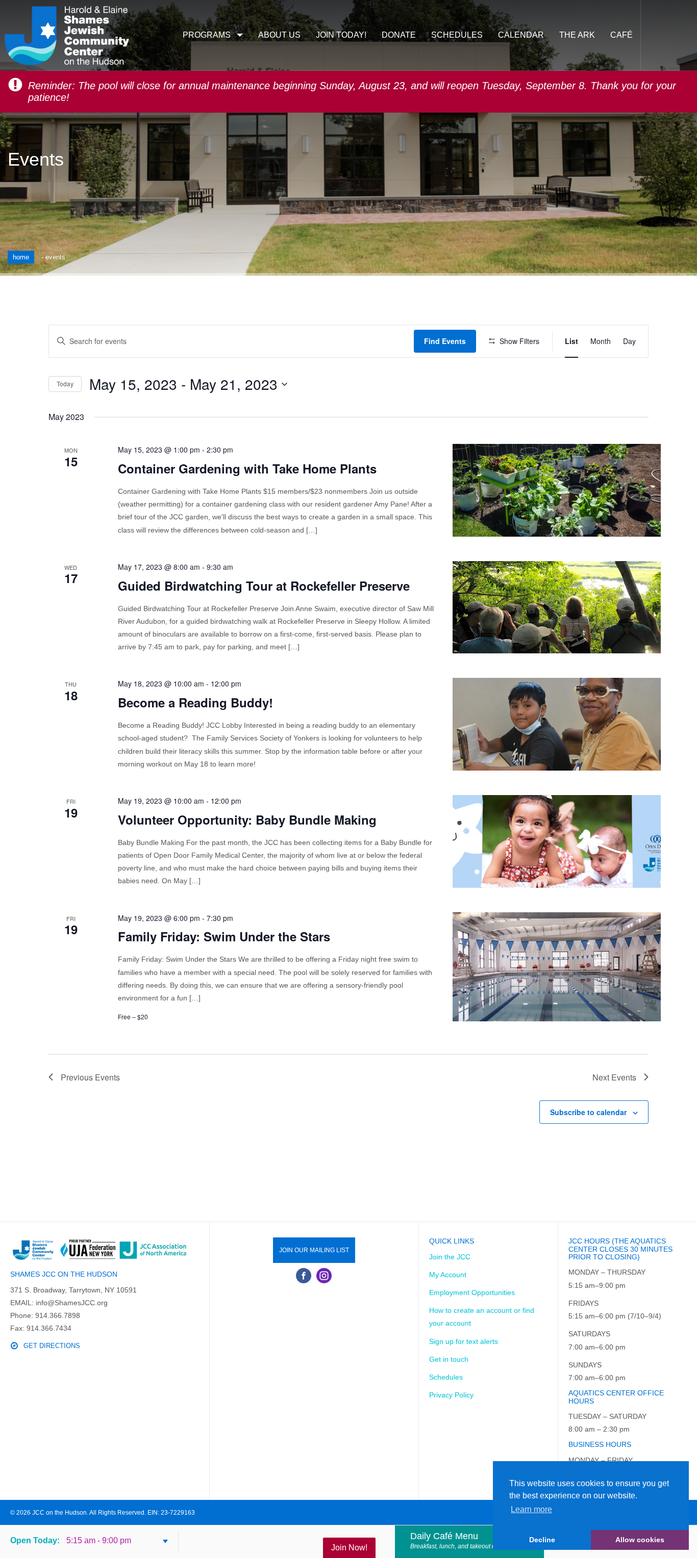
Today (65, 383)
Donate (399, 35)
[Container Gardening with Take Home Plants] (557, 490)
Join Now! (349, 1547)
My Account (447, 1275)
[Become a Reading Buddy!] (557, 724)
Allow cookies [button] (639, 1540)
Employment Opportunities (472, 1292)
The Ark (577, 35)
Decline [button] (542, 1540)
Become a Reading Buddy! (195, 702)
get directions (51, 1346)
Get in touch (448, 1359)
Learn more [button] (531, 1509)
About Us (279, 35)
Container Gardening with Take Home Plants (247, 468)
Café (621, 35)
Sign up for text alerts (463, 1341)
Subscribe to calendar (588, 1112)
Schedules (457, 35)
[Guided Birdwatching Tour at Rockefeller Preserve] (557, 607)
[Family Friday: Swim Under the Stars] (557, 966)
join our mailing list (314, 1250)
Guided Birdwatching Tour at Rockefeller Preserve (264, 585)
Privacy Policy (451, 1395)
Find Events (445, 341)
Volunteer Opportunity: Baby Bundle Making (247, 819)
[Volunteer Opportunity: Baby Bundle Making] (557, 841)
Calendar (521, 35)
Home (21, 257)
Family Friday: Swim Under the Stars (224, 936)
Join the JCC (449, 1257)
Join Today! (341, 35)
